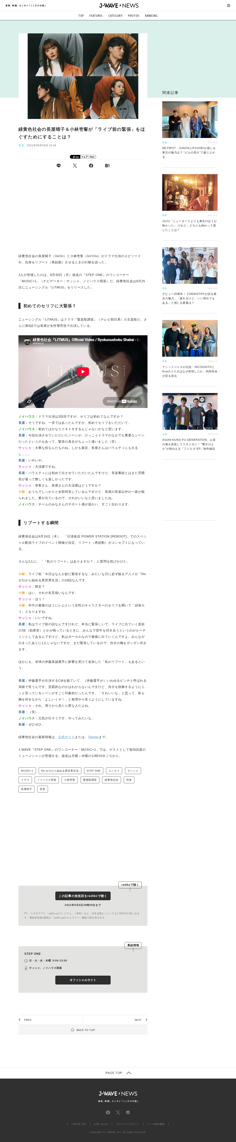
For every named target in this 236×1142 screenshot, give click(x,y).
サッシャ (133, 770)
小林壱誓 (69, 779)
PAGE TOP (113, 1073)
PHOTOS (134, 15)
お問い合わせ (101, 1124)
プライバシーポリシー (128, 1124)
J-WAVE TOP (78, 1124)
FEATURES (96, 15)
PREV (27, 1019)
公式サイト (66, 737)
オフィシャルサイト (83, 980)
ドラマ (25, 779)
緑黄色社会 (111, 779)
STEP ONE (94, 770)
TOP (81, 15)
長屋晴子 (26, 789)
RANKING (151, 15)
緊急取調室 (90, 779)
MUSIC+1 (27, 770)
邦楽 (129, 779)
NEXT (138, 1019)
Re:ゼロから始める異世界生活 (60, 770)
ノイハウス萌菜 (46, 779)
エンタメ (114, 770)
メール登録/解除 (156, 1124)
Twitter (93, 737)
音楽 (42, 789)
